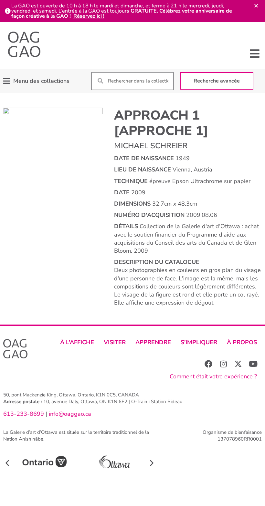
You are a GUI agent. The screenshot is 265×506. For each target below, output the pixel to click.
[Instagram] (223, 364)
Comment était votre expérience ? (213, 376)
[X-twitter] (238, 364)
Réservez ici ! (88, 16)
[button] (254, 53)
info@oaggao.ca (69, 414)
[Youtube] (253, 364)
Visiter (115, 342)
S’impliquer (199, 342)
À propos (242, 342)
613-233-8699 (23, 414)
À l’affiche (77, 342)
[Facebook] (208, 364)
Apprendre (153, 342)
